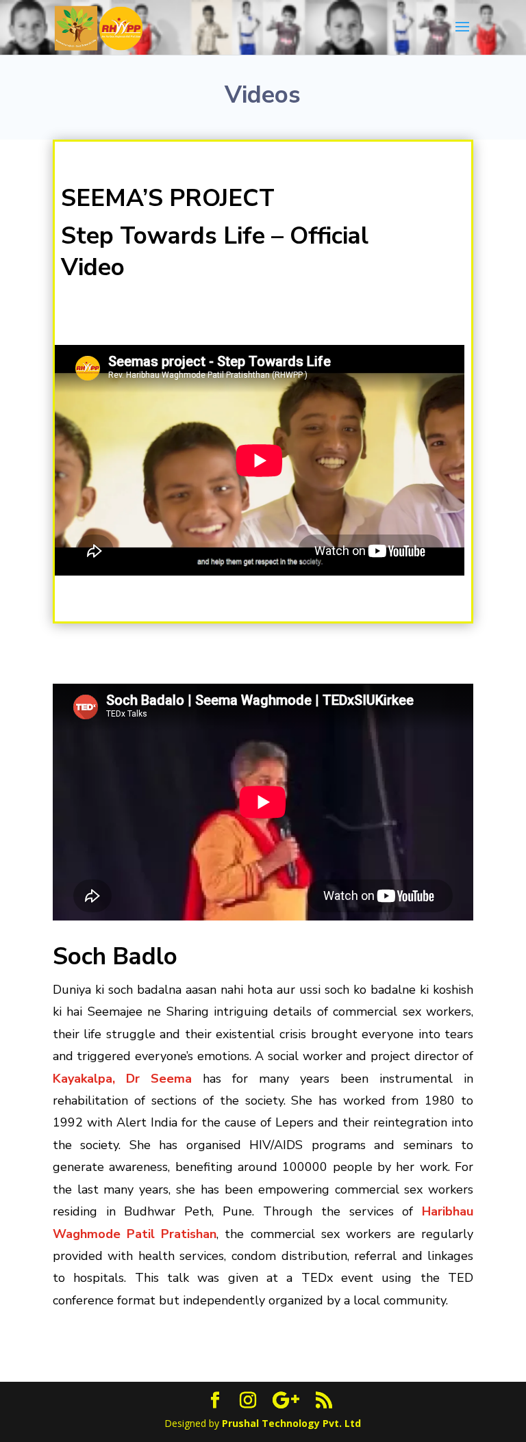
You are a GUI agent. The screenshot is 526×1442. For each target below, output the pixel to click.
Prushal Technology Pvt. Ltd (291, 1423)
